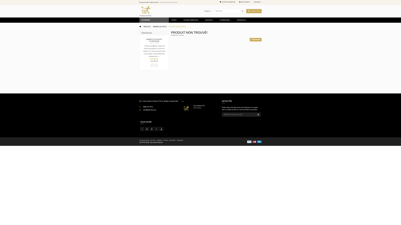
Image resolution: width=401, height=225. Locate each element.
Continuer (255, 39)
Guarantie (180, 140)
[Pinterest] (147, 129)
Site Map (153, 140)
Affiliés (165, 140)
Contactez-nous (144, 140)
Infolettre (172, 140)
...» (158, 56)
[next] (156, 65)
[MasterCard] (254, 141)
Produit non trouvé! (177, 27)
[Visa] (249, 141)
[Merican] (259, 141)
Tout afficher (154, 61)
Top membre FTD (199, 106)
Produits (147, 27)
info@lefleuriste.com (149, 110)
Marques (159, 140)
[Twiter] (151, 129)
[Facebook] (142, 129)
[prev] (152, 65)
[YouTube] (161, 129)
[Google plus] (156, 129)
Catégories (207, 11)
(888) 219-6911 (148, 107)
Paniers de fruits (160, 27)
